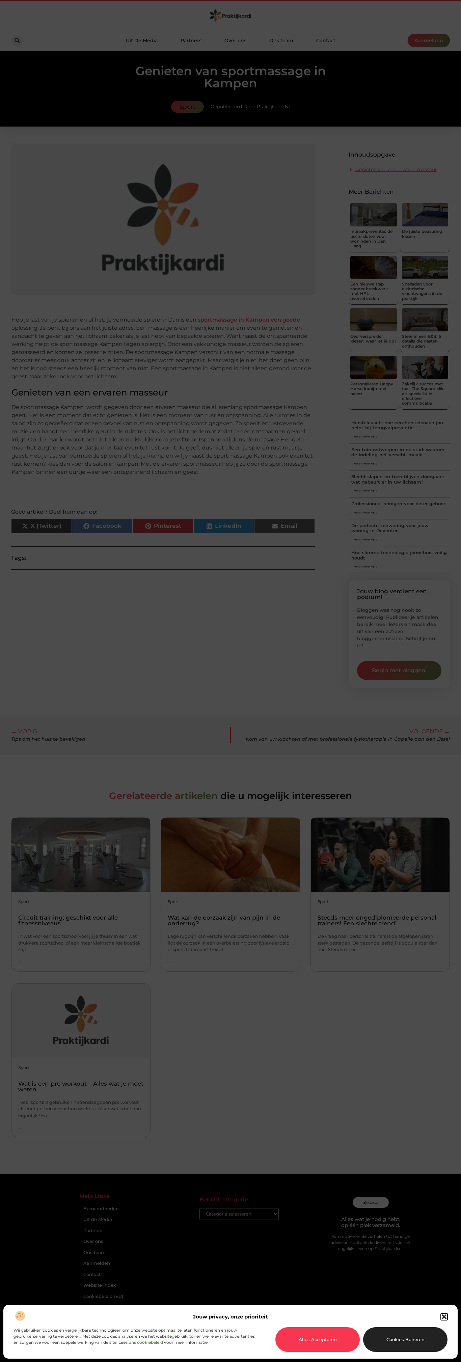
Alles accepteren (318, 1339)
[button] (444, 1316)
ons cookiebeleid (146, 1342)
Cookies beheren (405, 1339)
